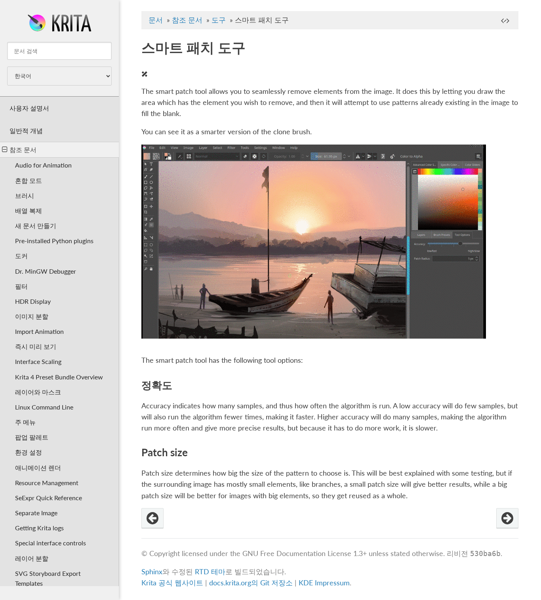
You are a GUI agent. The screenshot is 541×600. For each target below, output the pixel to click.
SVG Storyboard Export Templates (48, 578)
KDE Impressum (324, 583)
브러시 (24, 195)
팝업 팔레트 (31, 437)
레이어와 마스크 (38, 392)
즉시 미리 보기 (35, 346)
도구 (218, 20)
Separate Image (36, 512)
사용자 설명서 (29, 108)
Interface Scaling (38, 361)
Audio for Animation (43, 165)
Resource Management (46, 482)
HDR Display (33, 301)
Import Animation (39, 331)
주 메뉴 (25, 422)
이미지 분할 (31, 316)
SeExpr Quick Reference (48, 497)
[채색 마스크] (152, 518)
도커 (21, 255)
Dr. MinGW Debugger (45, 271)
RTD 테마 (210, 572)
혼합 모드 (28, 180)
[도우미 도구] (507, 518)
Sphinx (151, 572)
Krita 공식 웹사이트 (172, 583)
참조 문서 (23, 149)
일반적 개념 (26, 130)
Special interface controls (50, 543)
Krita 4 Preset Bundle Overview (59, 377)
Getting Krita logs (39, 527)
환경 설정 (28, 452)
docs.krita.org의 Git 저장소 (251, 583)
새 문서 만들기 (35, 225)
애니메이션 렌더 (38, 467)
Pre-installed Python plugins (54, 240)
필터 (21, 286)
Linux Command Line (44, 407)
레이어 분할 (31, 558)
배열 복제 (28, 210)
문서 (156, 20)
